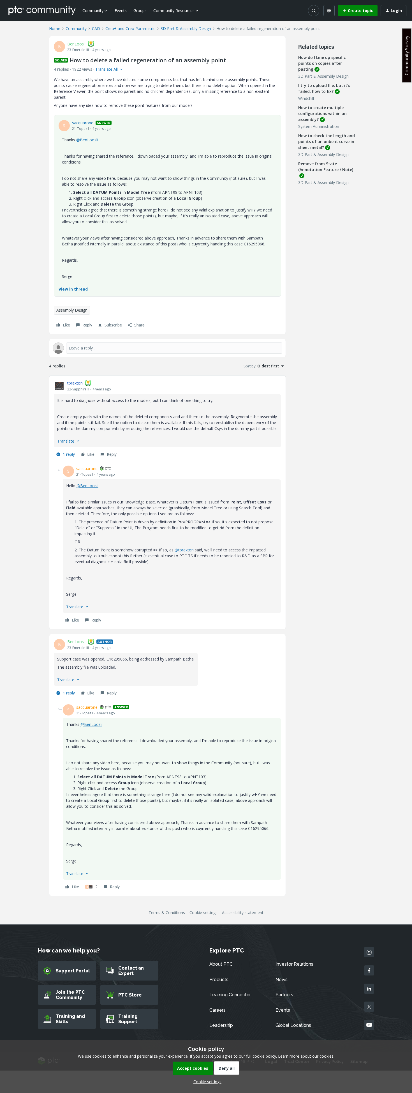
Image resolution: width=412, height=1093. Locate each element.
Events (121, 10)
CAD (96, 28)
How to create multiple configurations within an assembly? (322, 113)
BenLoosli (76, 44)
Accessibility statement (242, 912)
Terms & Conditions (167, 912)
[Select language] (329, 10)
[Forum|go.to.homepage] (42, 10)
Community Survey (407, 55)
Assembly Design (71, 310)
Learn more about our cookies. (306, 1056)
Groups (140, 10)
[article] (167, 419)
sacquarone (82, 122)
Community (76, 28)
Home (54, 28)
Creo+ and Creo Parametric (130, 28)
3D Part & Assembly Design (186, 28)
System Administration (318, 126)
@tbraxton (184, 550)
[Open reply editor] (167, 348)
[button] (358, 10)
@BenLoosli (87, 139)
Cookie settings (203, 912)
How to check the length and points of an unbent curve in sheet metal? (326, 141)
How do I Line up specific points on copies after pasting (322, 63)
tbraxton (75, 383)
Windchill (306, 98)
